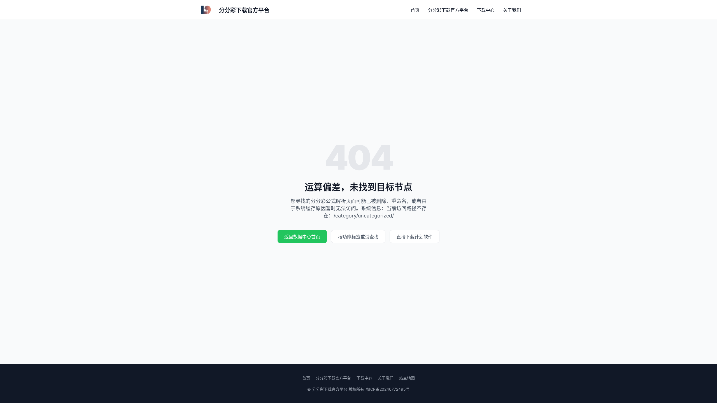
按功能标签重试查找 (358, 237)
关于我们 (512, 10)
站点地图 (407, 378)
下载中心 (486, 10)
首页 (415, 10)
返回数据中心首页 (302, 237)
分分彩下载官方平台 (448, 10)
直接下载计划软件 (414, 237)
